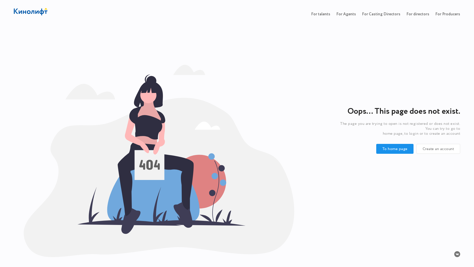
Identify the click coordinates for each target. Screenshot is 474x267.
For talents (320, 14)
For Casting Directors (381, 14)
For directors (417, 14)
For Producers (447, 14)
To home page (395, 149)
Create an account (438, 149)
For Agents (346, 14)
